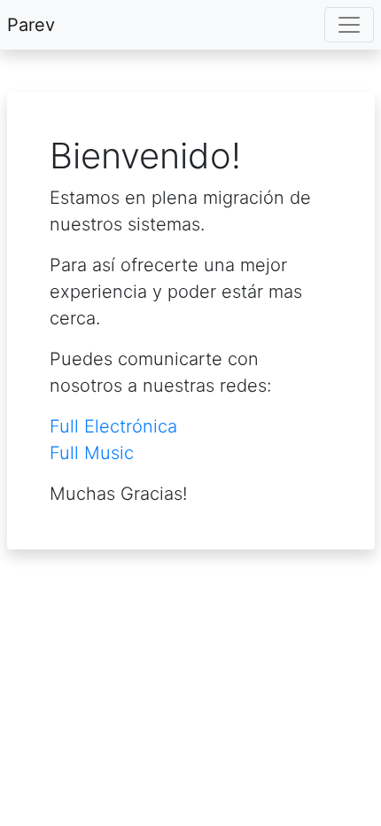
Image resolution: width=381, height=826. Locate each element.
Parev (31, 24)
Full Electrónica (113, 426)
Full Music (92, 453)
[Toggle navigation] (349, 25)
